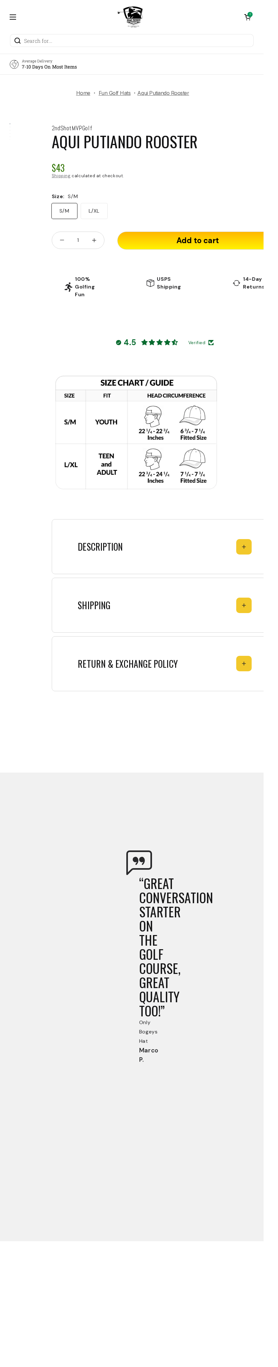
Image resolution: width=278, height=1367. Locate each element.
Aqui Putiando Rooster (125, 141)
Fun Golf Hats (115, 93)
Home (83, 93)
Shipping (61, 176)
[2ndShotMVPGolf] (130, 16)
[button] (247, 17)
